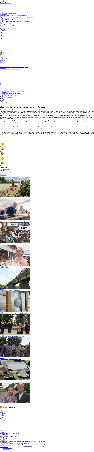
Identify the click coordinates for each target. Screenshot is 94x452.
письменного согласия (28, 446)
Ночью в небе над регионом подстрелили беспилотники (10, 69)
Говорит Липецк (13, 28)
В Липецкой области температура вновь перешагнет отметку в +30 (12, 76)
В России (2, 30)
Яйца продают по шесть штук (5, 71)
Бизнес (1, 56)
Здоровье (2, 62)
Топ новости (2, 29)
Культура (17, 433)
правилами (24, 173)
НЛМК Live (2, 57)
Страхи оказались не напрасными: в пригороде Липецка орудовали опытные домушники (17, 17)
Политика (2, 61)
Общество (2, 28)
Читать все (2, 82)
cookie (26, 450)
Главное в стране (3, 58)
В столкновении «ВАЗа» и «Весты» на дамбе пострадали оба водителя (13, 15)
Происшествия (3, 12)
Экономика (2, 60)
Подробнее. (43, 441)
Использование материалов (5, 445)
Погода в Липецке (3, 14)
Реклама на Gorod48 (4, 447)
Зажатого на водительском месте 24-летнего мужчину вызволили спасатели (14, 25)
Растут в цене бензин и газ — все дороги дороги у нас (10, 87)
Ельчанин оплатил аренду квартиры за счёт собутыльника (11, 78)
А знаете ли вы (3, 63)
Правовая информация (4, 442)
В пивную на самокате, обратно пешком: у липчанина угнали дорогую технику (15, 21)
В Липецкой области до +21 (5, 23)
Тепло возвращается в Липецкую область (8, 13)
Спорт (1, 59)
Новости (2, 432)
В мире (5, 30)
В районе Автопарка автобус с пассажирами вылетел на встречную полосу (14, 67)
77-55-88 (10, 448)
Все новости (2, 52)
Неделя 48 (2, 88)
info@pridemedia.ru (6, 449)
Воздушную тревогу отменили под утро (7, 80)
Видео (1, 27)
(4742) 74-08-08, (5, 448)
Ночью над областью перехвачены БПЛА (8, 19)
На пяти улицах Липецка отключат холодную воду (9, 74)
